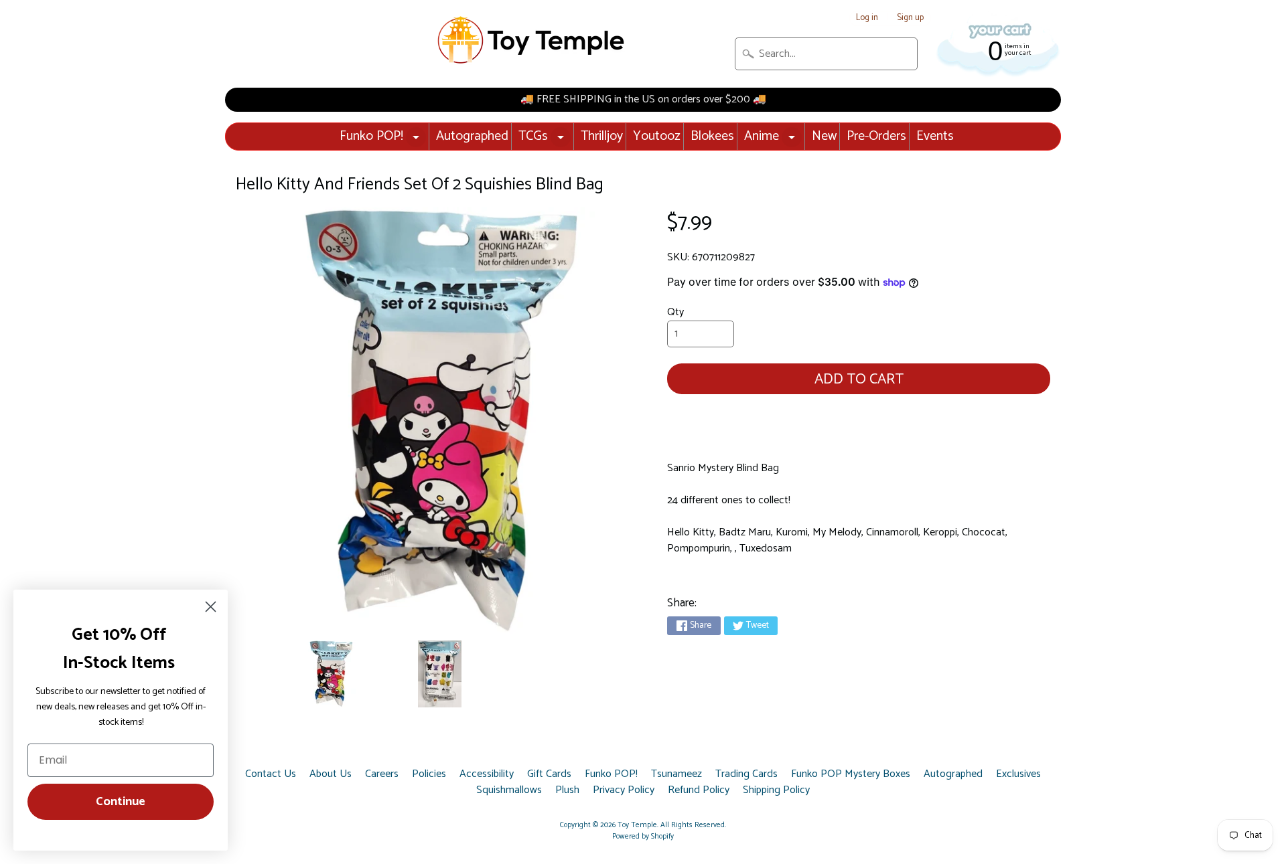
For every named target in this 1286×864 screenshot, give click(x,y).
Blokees (712, 136)
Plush (567, 790)
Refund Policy (698, 790)
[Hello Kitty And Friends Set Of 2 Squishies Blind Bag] (331, 674)
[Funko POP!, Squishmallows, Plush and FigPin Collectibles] (532, 40)
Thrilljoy (602, 136)
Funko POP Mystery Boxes (850, 774)
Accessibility (486, 774)
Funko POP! (371, 136)
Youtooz (657, 136)
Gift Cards (549, 774)
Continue (120, 802)
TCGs (533, 136)
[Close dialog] (210, 606)
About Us (330, 774)
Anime (761, 136)
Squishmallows (509, 790)
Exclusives (1018, 774)
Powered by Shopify (643, 837)
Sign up (910, 18)
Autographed (472, 136)
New (824, 136)
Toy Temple (637, 825)
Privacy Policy (623, 790)
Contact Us (270, 774)
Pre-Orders (876, 136)
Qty (675, 312)
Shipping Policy (776, 790)
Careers (382, 774)
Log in (867, 18)
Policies (429, 774)
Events (935, 136)
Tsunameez (676, 774)
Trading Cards (746, 774)
